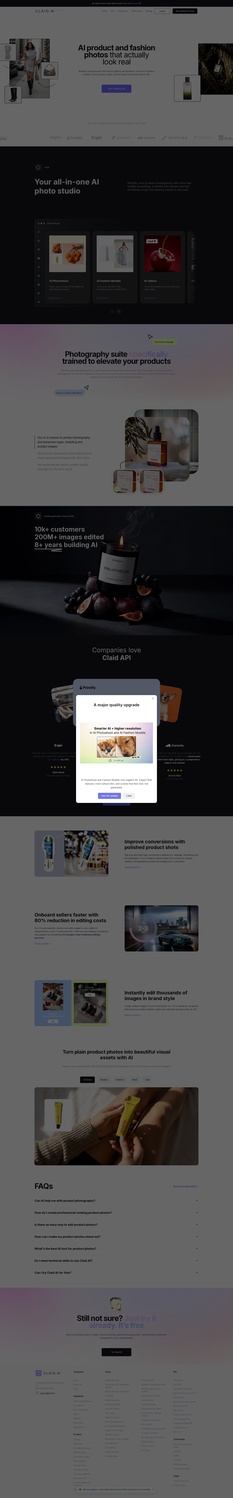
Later (129, 795)
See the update (109, 795)
